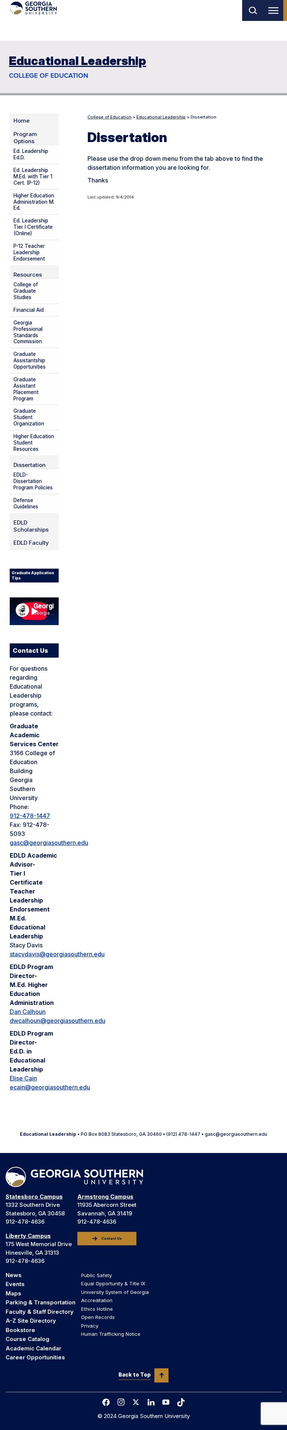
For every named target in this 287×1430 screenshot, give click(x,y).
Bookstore (20, 1330)
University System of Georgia (115, 1292)
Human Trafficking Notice (111, 1334)
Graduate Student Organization (28, 417)
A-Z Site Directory (31, 1320)
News (14, 1275)
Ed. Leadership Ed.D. (30, 154)
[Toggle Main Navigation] (275, 10)
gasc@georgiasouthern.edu (49, 842)
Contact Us (111, 1238)
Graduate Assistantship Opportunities (29, 360)
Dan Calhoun (28, 1011)
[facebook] (106, 1402)
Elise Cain (23, 1078)
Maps (13, 1293)
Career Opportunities (35, 1357)
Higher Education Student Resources (33, 442)
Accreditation (96, 1300)
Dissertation (29, 465)
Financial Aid (28, 310)
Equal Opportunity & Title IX (113, 1283)
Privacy (89, 1326)
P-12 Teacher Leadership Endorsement (29, 252)
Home (21, 120)
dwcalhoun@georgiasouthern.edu (57, 1020)
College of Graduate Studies (25, 291)
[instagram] (121, 1402)
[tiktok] (181, 1402)
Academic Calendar (33, 1348)
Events (15, 1284)
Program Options (25, 138)
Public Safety (96, 1275)
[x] (136, 1402)
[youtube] (166, 1402)
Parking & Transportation (40, 1302)
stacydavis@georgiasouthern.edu (57, 954)
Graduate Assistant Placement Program (25, 389)
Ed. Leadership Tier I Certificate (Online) (33, 227)
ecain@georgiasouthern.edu (50, 1087)
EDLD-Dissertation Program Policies (33, 481)
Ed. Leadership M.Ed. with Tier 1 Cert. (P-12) (32, 176)
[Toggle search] (252, 10)
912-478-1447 (30, 815)
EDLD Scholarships (31, 526)
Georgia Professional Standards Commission (28, 332)
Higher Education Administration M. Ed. (34, 202)
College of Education (48, 75)
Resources (27, 274)
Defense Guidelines (25, 503)
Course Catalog (27, 1339)
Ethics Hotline (97, 1309)
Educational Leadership (77, 60)
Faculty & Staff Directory (40, 1311)
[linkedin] (151, 1402)
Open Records (98, 1317)
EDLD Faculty (31, 542)
